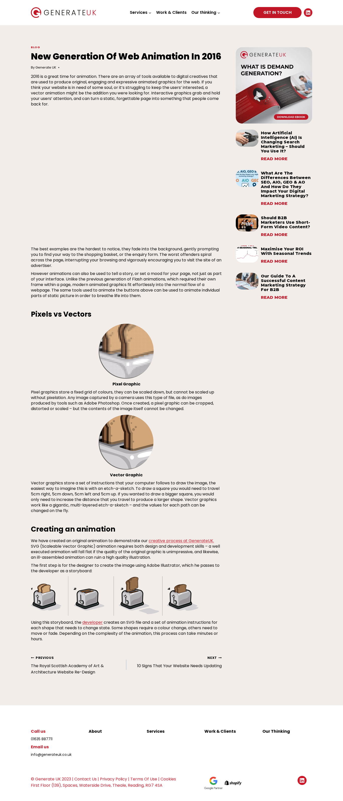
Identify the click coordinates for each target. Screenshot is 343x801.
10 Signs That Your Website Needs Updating (179, 662)
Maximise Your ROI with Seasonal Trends (286, 251)
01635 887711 (41, 738)
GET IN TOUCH (277, 12)
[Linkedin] (308, 13)
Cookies (168, 779)
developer (92, 622)
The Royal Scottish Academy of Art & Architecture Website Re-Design (67, 665)
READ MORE (274, 159)
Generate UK (45, 67)
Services (155, 731)
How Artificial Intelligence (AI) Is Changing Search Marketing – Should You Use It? (283, 142)
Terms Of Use (143, 779)
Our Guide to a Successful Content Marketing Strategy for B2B (283, 283)
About (95, 731)
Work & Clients (171, 12)
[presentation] (247, 138)
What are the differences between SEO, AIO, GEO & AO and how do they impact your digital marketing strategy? (286, 184)
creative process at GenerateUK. (181, 541)
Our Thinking (276, 731)
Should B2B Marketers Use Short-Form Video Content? (285, 222)
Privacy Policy (113, 779)
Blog (35, 47)
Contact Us (85, 779)
